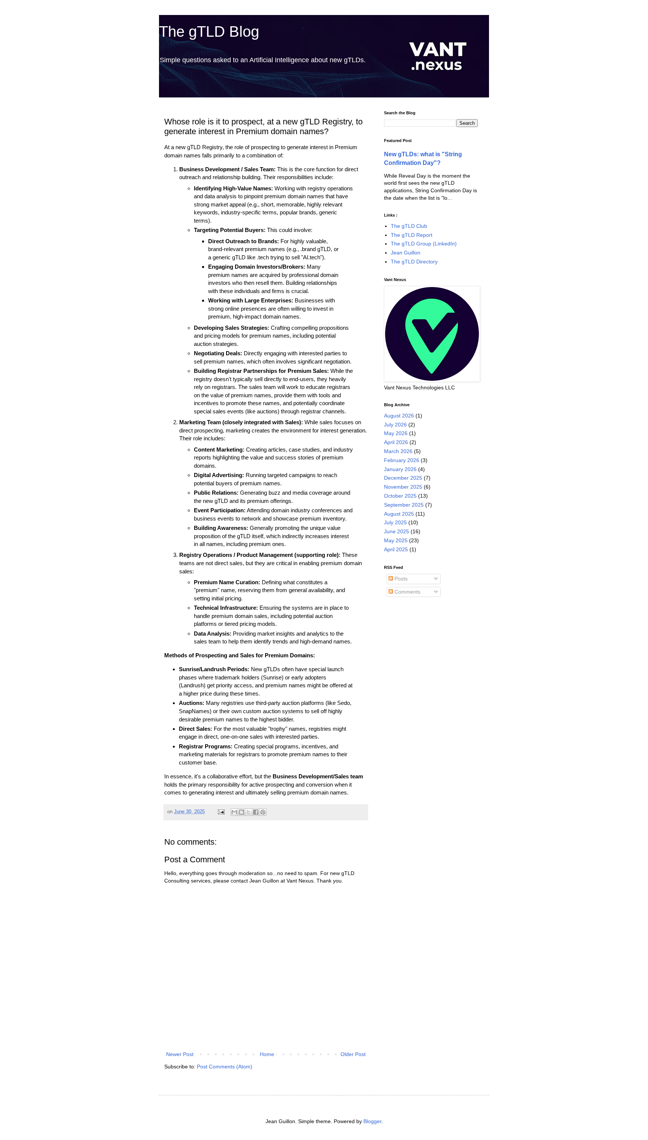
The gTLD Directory (414, 262)
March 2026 (398, 451)
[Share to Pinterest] (263, 812)
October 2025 (400, 496)
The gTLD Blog (209, 31)
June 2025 (396, 531)
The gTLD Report (411, 235)
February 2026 (401, 460)
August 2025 (399, 514)
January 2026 (400, 469)
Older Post (353, 1054)
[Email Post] (221, 811)
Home (267, 1054)
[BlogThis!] (241, 812)
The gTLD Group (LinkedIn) (424, 244)
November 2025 (403, 487)
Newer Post (180, 1054)
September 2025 (404, 505)
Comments (406, 592)
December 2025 (403, 478)
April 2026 (396, 442)
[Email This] (234, 812)
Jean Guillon (405, 253)
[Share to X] (248, 812)
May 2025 (396, 540)
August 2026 (399, 416)
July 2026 (395, 425)
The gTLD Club (409, 226)
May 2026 (396, 433)
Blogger (372, 1121)
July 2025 (395, 522)
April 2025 (396, 549)
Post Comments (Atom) (224, 1067)
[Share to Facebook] (256, 812)
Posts (400, 579)
